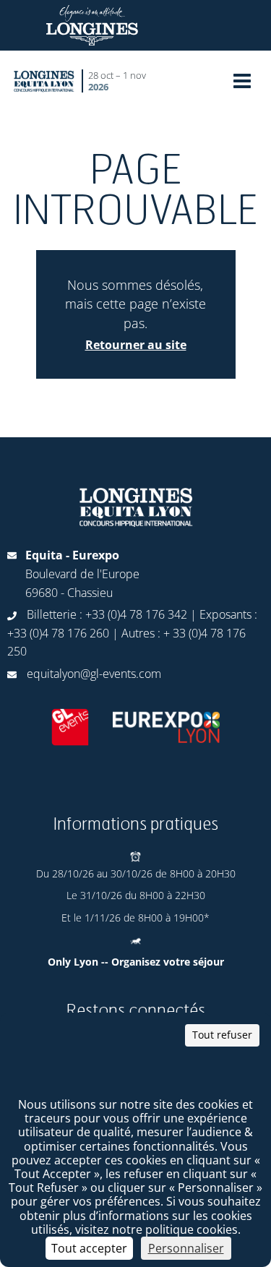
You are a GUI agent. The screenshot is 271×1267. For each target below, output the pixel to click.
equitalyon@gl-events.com (94, 674)
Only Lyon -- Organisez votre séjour (136, 961)
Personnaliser (186, 1248)
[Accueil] (44, 80)
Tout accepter (89, 1248)
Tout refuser (222, 1034)
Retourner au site (135, 345)
